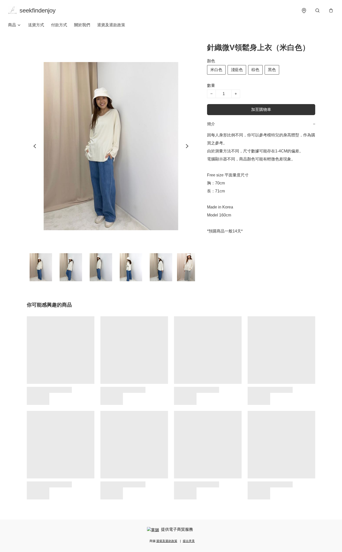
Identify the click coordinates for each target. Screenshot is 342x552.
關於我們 (82, 25)
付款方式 (59, 25)
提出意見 (189, 541)
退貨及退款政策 (111, 25)
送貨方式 (36, 25)
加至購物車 (261, 109)
